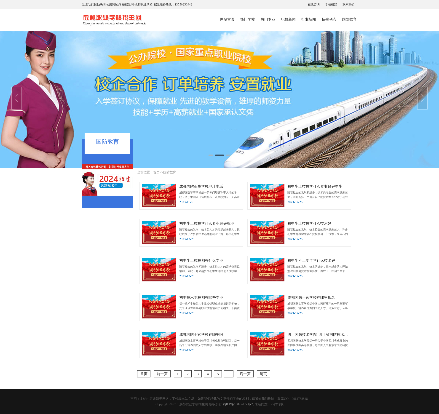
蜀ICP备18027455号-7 (238, 404)
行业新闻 (308, 19)
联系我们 (348, 4)
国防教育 (349, 19)
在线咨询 (314, 4)
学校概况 (331, 4)
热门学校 (247, 19)
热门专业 (268, 19)
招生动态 (329, 19)
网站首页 (227, 19)
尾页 (263, 374)
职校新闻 (288, 19)
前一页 (162, 374)
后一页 (245, 374)
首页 (156, 172)
